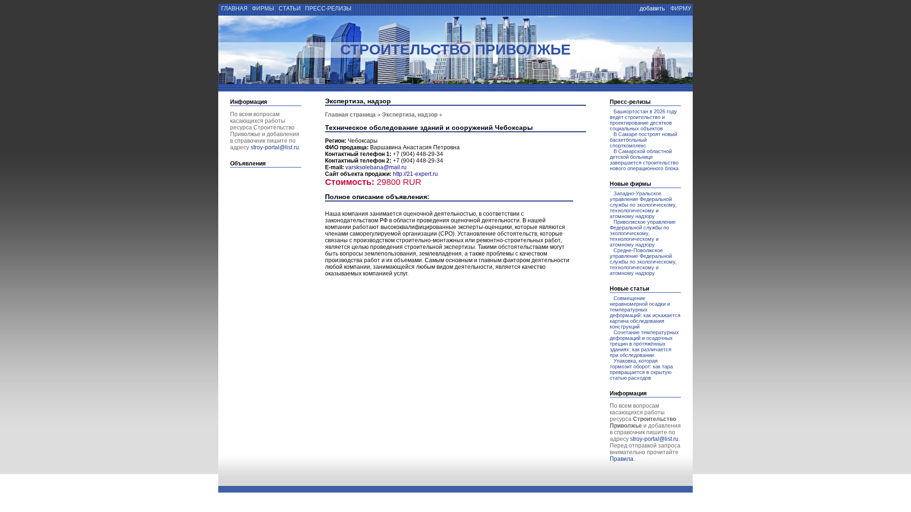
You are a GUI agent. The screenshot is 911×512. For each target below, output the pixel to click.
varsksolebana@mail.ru (376, 167)
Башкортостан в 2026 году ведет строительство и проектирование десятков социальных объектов (643, 120)
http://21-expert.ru (415, 174)
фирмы (263, 8)
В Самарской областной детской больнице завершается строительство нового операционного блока (644, 159)
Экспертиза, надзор (409, 114)
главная (233, 8)
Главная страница (350, 114)
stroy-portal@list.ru (275, 147)
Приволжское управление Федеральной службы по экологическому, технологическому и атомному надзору (643, 233)
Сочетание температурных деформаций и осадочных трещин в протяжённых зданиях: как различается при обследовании (644, 343)
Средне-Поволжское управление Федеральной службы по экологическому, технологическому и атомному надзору (643, 261)
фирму (681, 8)
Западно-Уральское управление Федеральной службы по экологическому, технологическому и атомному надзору (643, 205)
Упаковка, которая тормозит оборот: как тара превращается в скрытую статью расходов (641, 369)
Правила (621, 459)
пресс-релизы (328, 8)
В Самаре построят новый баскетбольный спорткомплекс (643, 139)
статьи (289, 8)
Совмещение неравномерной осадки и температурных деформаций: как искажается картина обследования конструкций (645, 312)
